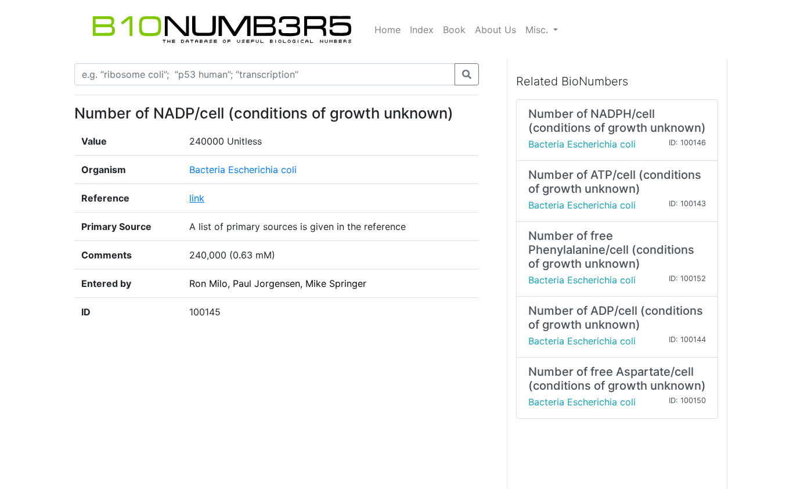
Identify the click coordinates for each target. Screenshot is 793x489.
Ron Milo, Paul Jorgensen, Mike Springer (277, 283)
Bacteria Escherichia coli (243, 169)
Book (454, 29)
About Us (495, 29)
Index (422, 29)
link (196, 198)
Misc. (538, 29)
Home (387, 29)
